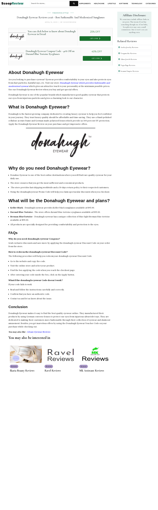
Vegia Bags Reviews (128, 65)
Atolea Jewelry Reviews (129, 47)
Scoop (12, 3)
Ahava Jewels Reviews (129, 59)
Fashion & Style (61, 13)
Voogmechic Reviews (128, 53)
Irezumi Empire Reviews (130, 71)
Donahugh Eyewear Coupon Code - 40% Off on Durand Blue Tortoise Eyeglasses (50, 52)
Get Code (94, 38)
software (123, 4)
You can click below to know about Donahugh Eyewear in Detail (52, 33)
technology (136, 4)
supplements (85, 4)
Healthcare (99, 4)
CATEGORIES (151, 4)
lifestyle (112, 4)
